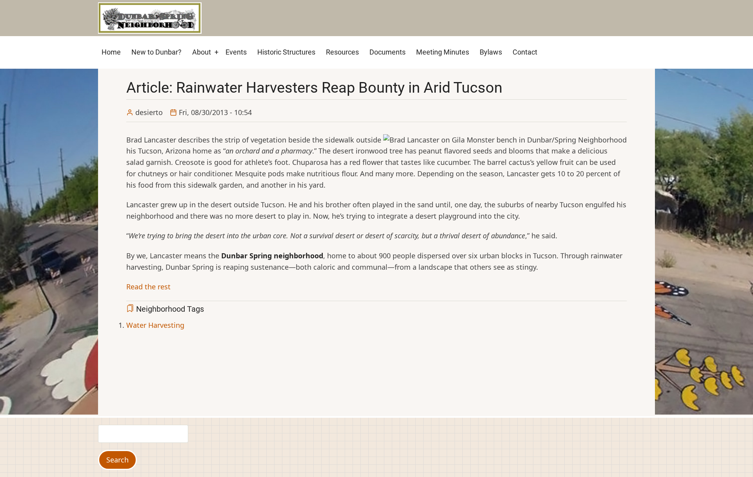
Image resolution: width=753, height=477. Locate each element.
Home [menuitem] (111, 52)
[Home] (150, 17)
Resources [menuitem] (342, 52)
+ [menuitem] (216, 52)
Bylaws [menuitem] (491, 52)
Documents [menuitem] (387, 52)
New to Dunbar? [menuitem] (156, 52)
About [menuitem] (201, 52)
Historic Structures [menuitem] (286, 52)
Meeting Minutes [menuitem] (442, 52)
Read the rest (148, 286)
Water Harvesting (155, 325)
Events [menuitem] (236, 52)
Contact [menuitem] (525, 52)
